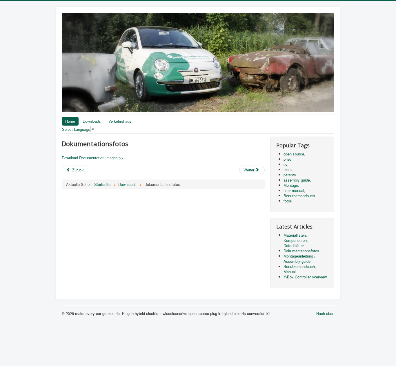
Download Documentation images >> (92, 157)
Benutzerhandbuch (299, 195)
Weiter (249, 170)
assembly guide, (297, 180)
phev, (288, 159)
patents (290, 174)
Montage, (291, 185)
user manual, (294, 190)
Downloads (92, 121)
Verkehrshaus (119, 121)
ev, (286, 164)
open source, (294, 154)
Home (70, 121)
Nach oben (325, 313)
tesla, (288, 169)
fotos (288, 201)
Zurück (77, 170)
